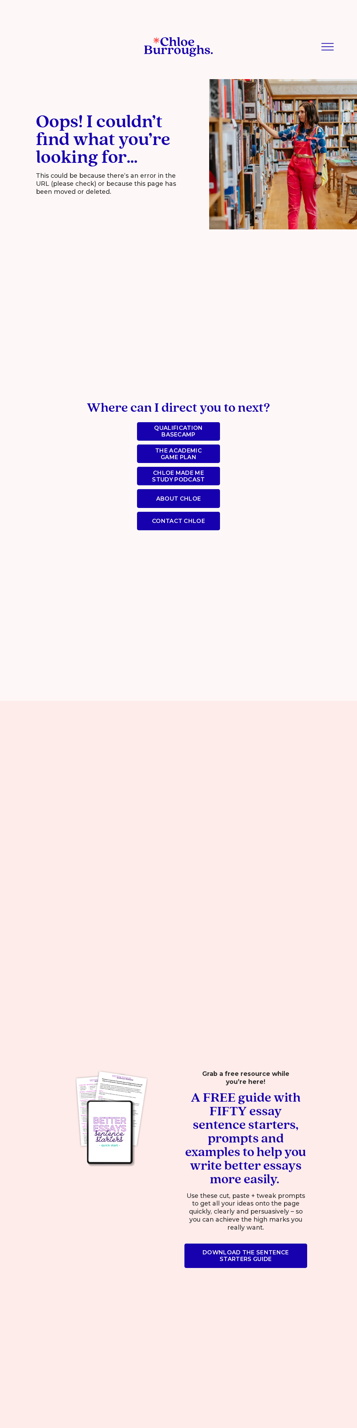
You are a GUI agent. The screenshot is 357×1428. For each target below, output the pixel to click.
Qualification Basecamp (178, 431)
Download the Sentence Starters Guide (246, 1255)
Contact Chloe (178, 521)
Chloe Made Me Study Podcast (178, 476)
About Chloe (178, 498)
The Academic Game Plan (178, 454)
